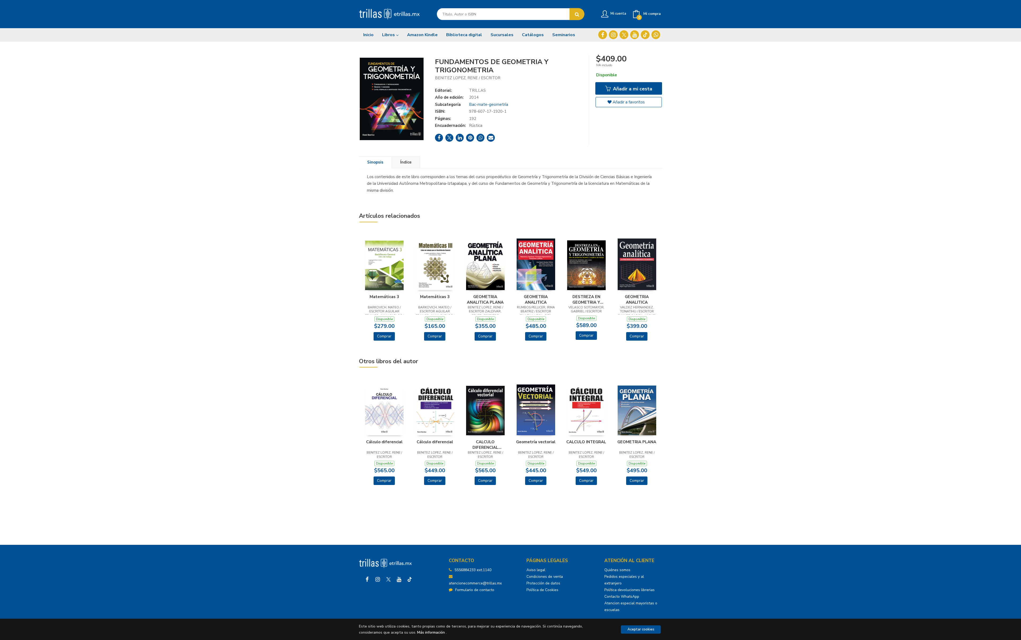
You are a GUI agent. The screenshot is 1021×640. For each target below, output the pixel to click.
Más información (431, 632)
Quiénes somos (617, 569)
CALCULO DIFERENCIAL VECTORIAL (485, 444)
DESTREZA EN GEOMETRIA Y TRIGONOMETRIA (586, 299)
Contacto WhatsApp (621, 596)
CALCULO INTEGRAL (586, 442)
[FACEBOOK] (602, 34)
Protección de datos (543, 583)
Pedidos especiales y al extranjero (624, 580)
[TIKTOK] (645, 34)
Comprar (384, 336)
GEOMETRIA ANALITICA (536, 299)
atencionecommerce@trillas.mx (475, 583)
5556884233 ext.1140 (472, 569)
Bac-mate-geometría (488, 104)
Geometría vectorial (535, 442)
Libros (389, 35)
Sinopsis (375, 162)
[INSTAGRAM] (613, 34)
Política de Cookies (542, 589)
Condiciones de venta (544, 576)
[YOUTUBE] (634, 34)
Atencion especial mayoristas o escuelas (630, 606)
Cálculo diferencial (384, 442)
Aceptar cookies (640, 629)
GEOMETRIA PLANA (636, 442)
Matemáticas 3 (384, 296)
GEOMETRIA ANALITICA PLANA (485, 299)
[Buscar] (577, 14)
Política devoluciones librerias (629, 589)
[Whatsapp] (655, 34)
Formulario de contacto (474, 589)
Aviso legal (535, 569)
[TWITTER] (624, 34)
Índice (406, 162)
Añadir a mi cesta (632, 89)
